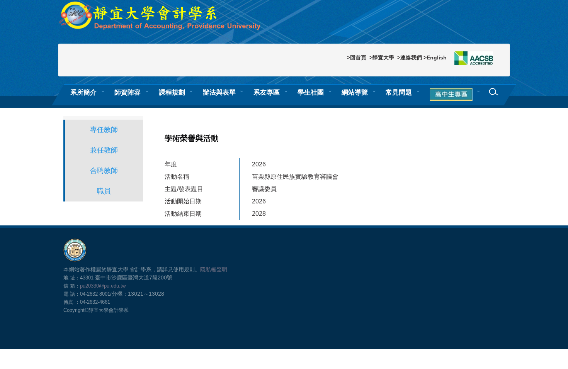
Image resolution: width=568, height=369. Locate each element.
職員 (104, 191)
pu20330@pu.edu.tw (103, 286)
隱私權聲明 (213, 269)
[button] (452, 95)
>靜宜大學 (381, 57)
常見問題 (399, 92)
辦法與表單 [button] (219, 92)
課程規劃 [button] (172, 92)
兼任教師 (104, 150)
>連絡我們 (409, 57)
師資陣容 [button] (127, 92)
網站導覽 (355, 92)
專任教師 (104, 130)
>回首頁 (356, 57)
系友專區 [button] (266, 92)
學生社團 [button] (311, 92)
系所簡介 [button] (83, 92)
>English (435, 57)
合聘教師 (104, 170)
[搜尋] (494, 91)
